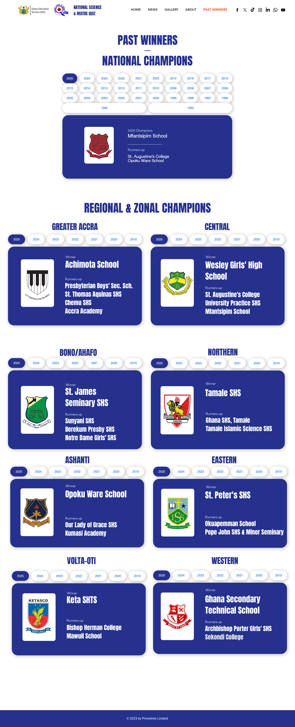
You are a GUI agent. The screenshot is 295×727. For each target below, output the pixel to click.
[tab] (69, 78)
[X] (244, 9)
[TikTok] (252, 9)
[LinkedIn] (267, 9)
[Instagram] (260, 9)
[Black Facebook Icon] (237, 9)
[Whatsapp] (275, 9)
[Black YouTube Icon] (283, 9)
